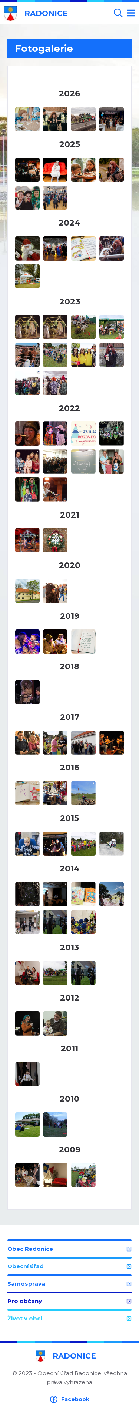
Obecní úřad (25, 1266)
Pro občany (24, 1301)
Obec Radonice (30, 1248)
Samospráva (26, 1283)
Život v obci (24, 1318)
